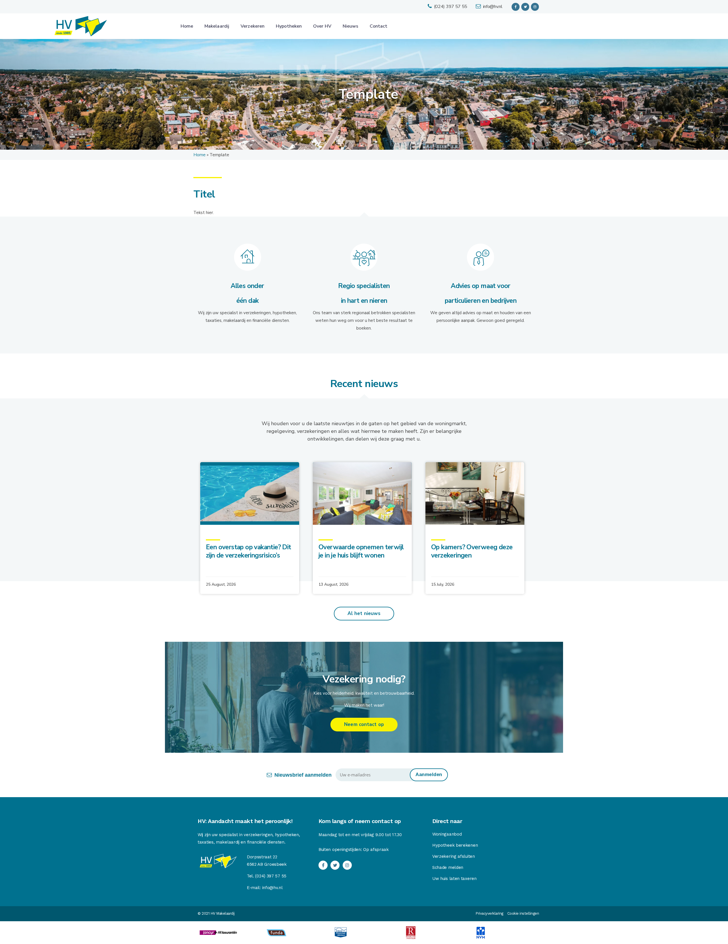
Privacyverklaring (489, 913)
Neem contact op (364, 724)
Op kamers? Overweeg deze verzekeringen (472, 551)
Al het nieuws (364, 613)
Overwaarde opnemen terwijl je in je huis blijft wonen (361, 551)
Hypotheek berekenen (455, 845)
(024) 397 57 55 (451, 6)
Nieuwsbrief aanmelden (303, 775)
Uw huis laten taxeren (454, 878)
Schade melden (447, 867)
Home (199, 155)
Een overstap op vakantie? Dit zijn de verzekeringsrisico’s (248, 551)
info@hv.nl (492, 6)
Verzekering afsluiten (453, 856)
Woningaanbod (447, 834)
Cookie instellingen (523, 913)
